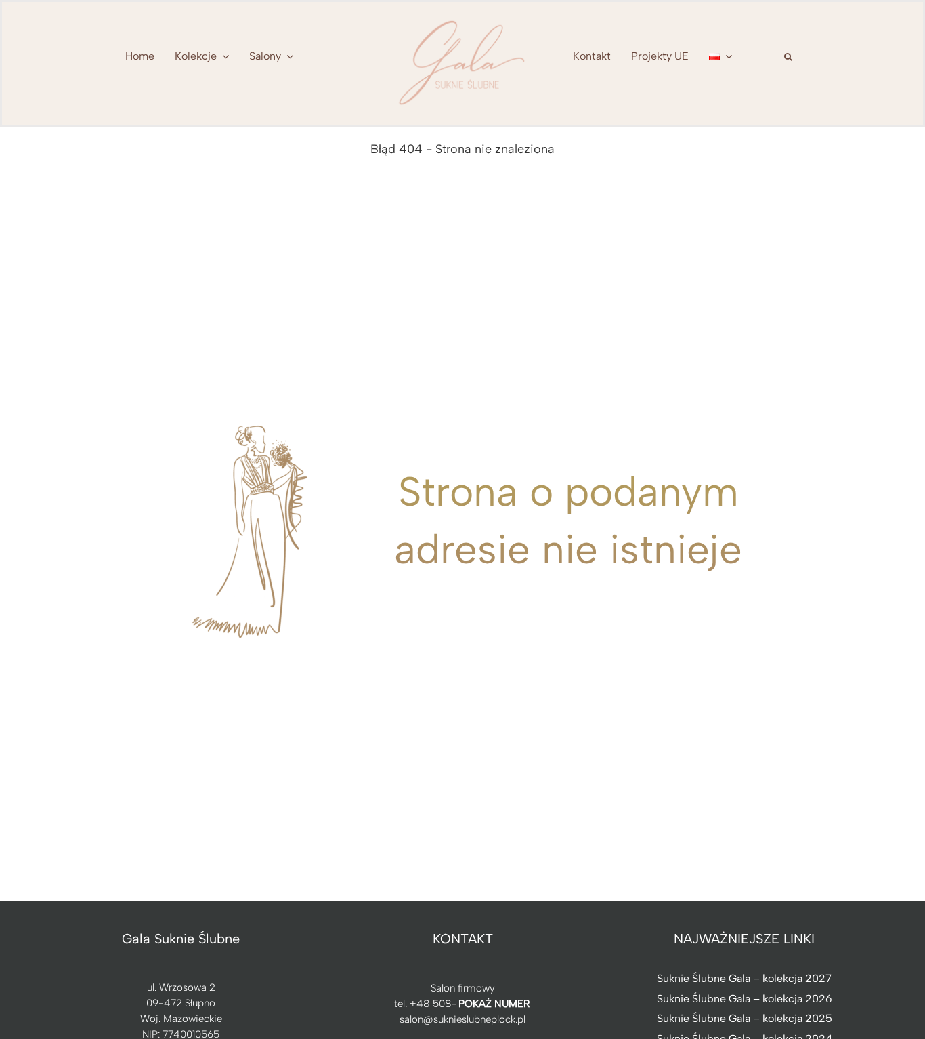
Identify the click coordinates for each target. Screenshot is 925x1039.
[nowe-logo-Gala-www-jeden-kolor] (462, 20)
